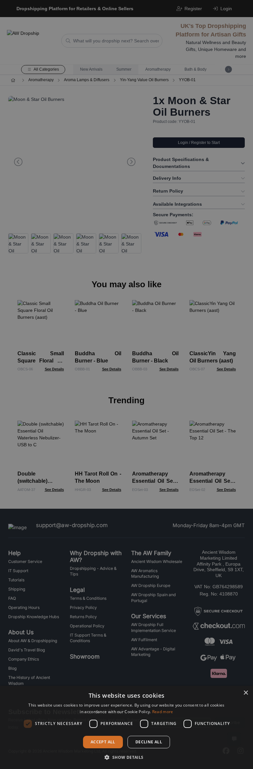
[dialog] (126, 727)
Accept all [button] (103, 742)
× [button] (245, 692)
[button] (126, 757)
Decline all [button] (148, 742)
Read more (162, 711)
